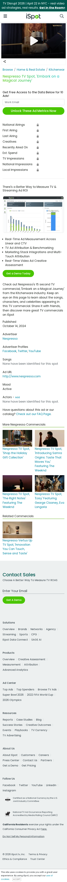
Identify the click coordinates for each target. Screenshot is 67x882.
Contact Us (30, 760)
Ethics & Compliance (15, 859)
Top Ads (8, 689)
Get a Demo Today (18, 273)
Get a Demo (10, 765)
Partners (46, 760)
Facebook (9, 351)
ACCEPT (16, 879)
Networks (36, 629)
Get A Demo (13, 600)
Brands (22, 629)
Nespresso (10, 339)
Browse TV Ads (47, 689)
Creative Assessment (31, 659)
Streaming (9, 634)
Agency (51, 629)
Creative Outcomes (38, 725)
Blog (38, 720)
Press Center (11, 760)
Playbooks (21, 730)
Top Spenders (25, 689)
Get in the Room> (52, 8)
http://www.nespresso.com (22, 376)
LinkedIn (51, 785)
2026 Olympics (12, 700)
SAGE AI (36, 640)
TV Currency (39, 730)
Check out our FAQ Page (33, 414)
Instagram (9, 790)
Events (7, 730)
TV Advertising (12, 735)
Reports (8, 720)
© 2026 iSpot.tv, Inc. (14, 854)
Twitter (22, 351)
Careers (44, 755)
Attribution (31, 664)
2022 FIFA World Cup (40, 695)
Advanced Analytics (15, 670)
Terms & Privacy (37, 854)
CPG (34, 634)
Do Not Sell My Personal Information (23, 836)
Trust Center (37, 859)
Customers (28, 755)
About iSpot (10, 755)
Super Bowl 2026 (13, 695)
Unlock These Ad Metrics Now (33, 111)
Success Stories (12, 725)
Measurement (12, 664)
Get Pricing (29, 765)
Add (17, 397)
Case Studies (24, 720)
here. (44, 829)
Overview (9, 629)
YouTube (35, 351)
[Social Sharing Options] (4, 61)
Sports (23, 634)
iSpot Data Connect (15, 640)
